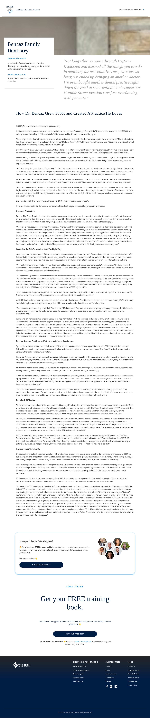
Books (108, 670)
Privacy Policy (132, 685)
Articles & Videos (111, 674)
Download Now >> (41, 565)
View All (108, 681)
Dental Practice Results (28, 9)
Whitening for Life (134, 670)
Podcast (108, 666)
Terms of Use (132, 681)
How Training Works (79, 666)
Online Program (78, 674)
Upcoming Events (78, 678)
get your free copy (75, 634)
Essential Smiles (133, 674)
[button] (132, 9)
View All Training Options (81, 670)
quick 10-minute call (83, 641)
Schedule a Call (78, 681)
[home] (9, 9)
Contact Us (131, 666)
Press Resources (133, 678)
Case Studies (110, 678)
